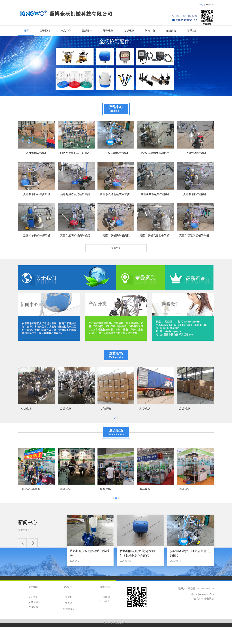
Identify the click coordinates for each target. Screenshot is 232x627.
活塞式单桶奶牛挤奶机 (36, 235)
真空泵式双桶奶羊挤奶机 (156, 194)
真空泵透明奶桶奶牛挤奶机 (76, 235)
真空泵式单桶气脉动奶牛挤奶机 (158, 153)
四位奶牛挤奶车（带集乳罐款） (79, 153)
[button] (22, 542)
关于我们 (45, 30)
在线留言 (171, 30)
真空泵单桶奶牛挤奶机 (36, 194)
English (209, 4)
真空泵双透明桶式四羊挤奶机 (117, 194)
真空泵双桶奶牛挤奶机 (116, 235)
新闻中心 (150, 30)
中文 (201, 4)
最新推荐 (87, 30)
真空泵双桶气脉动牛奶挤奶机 (157, 235)
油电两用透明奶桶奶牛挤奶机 (77, 194)
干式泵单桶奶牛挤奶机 (116, 153)
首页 (26, 30)
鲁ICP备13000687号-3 (116, 622)
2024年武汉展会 (189, 489)
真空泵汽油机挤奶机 (195, 153)
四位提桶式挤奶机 (37, 153)
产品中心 (66, 30)
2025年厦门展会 (149, 489)
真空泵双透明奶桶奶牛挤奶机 (197, 235)
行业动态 (105, 601)
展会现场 (108, 30)
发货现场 (129, 30)
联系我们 (192, 30)
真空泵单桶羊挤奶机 (195, 194)
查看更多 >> (24, 529)
